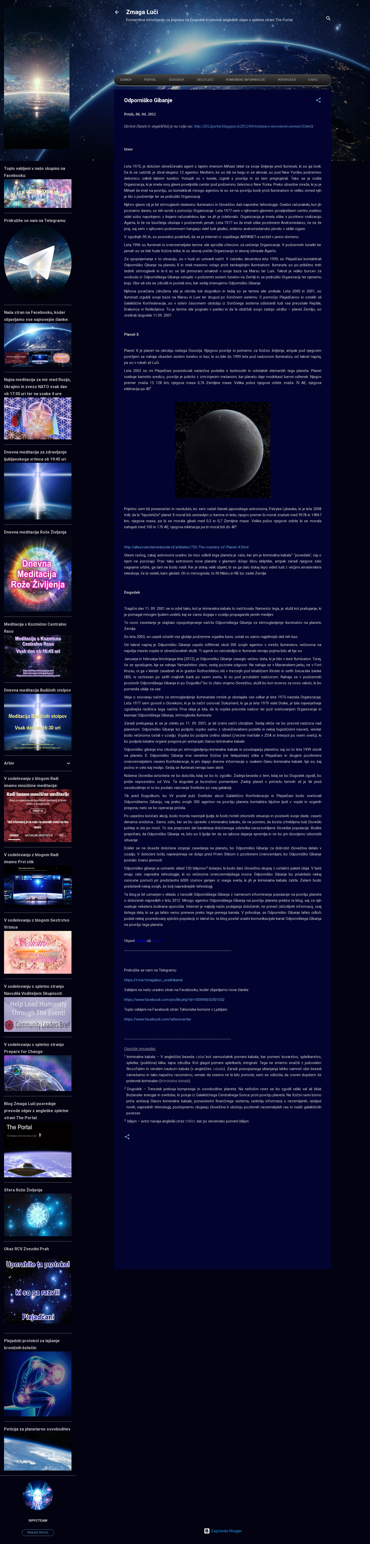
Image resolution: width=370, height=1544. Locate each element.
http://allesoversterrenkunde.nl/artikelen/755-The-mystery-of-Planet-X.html (186, 547)
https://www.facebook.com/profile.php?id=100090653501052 (174, 999)
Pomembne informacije (245, 80)
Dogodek (176, 80)
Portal (150, 80)
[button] (318, 101)
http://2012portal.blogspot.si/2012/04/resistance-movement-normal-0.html (253, 126)
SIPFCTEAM (37, 1520)
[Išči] (328, 19)
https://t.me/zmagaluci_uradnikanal (153, 980)
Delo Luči (205, 80)
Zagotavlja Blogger (226, 1531)
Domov (126, 80)
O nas (313, 80)
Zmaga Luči (142, 12)
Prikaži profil (38, 1532)
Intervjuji (286, 80)
